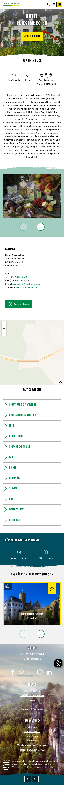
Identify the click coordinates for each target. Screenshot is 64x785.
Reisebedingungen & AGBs (32, 749)
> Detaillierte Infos (46, 83)
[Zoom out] (4, 328)
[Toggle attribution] (60, 382)
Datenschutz (32, 740)
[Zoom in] (4, 323)
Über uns (32, 726)
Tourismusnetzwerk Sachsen (32, 745)
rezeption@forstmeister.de (26, 283)
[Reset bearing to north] (4, 333)
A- (28, 779)
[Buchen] (59, 4)
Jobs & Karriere (32, 731)
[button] (32, 36)
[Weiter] (41, 227)
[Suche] (48, 4)
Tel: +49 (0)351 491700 (32, 654)
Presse (32, 700)
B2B (32, 704)
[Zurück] (23, 227)
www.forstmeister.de (26, 287)
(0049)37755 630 (18, 277)
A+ (35, 779)
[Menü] (54, 4)
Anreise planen (32, 690)
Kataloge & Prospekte (32, 709)
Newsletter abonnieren (32, 695)
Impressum (32, 736)
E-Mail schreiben (32, 658)
